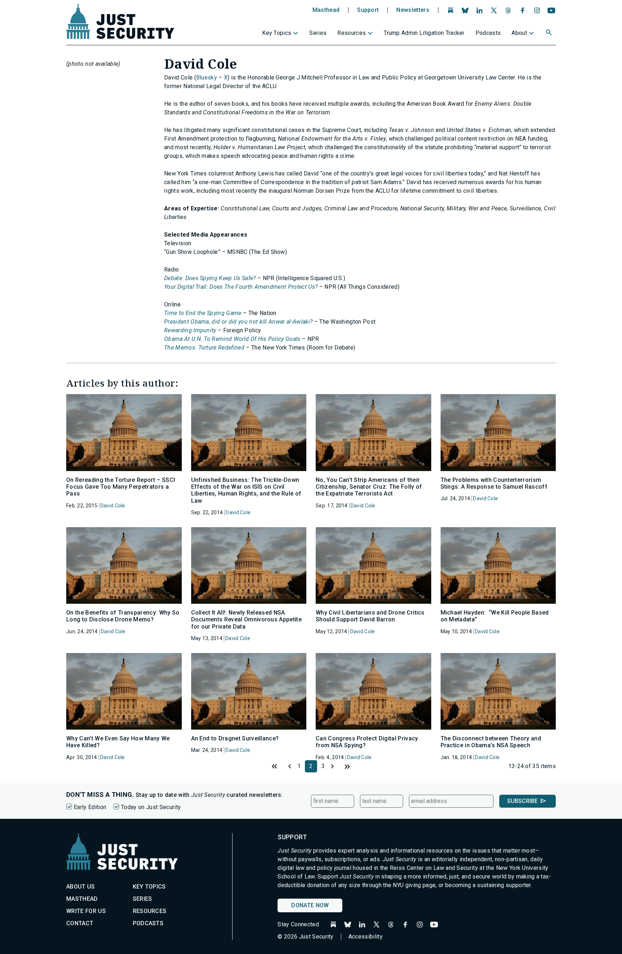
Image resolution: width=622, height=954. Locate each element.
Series (317, 32)
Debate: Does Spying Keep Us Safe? (210, 278)
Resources (351, 32)
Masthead (326, 10)
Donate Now (310, 905)
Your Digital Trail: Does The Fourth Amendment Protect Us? (240, 286)
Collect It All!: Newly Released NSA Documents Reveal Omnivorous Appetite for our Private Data (246, 619)
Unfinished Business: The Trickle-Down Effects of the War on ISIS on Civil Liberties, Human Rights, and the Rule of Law (246, 490)
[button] (550, 33)
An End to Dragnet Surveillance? (235, 738)
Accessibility (365, 936)
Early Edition (90, 807)
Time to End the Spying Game (203, 313)
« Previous (287, 766)
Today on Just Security (151, 807)
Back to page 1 (274, 766)
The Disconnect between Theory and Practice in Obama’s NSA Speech (491, 742)
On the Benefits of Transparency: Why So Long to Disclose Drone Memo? (122, 616)
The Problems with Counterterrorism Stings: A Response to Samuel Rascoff (494, 483)
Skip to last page (347, 766)
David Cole (112, 505)
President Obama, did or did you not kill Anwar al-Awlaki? (238, 321)
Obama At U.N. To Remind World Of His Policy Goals (232, 339)
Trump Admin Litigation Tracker (424, 32)
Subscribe (522, 801)
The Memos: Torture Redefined (204, 347)
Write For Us (86, 911)
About (519, 32)
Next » (335, 766)
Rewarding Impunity (190, 330)
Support (368, 10)
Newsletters (412, 10)
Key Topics (276, 32)
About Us (80, 886)
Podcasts (488, 32)
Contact (79, 923)
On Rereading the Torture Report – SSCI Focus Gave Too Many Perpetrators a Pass (120, 486)
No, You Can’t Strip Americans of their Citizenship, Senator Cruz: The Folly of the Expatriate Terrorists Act (369, 486)
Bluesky (206, 77)
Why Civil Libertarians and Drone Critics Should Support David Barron (370, 616)
